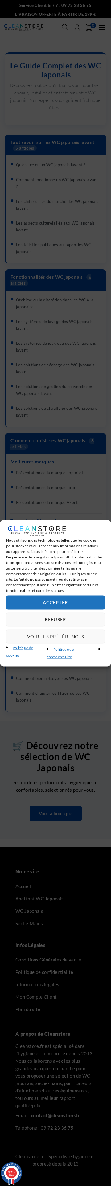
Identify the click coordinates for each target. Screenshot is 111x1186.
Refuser (55, 619)
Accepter (55, 602)
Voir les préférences (55, 636)
